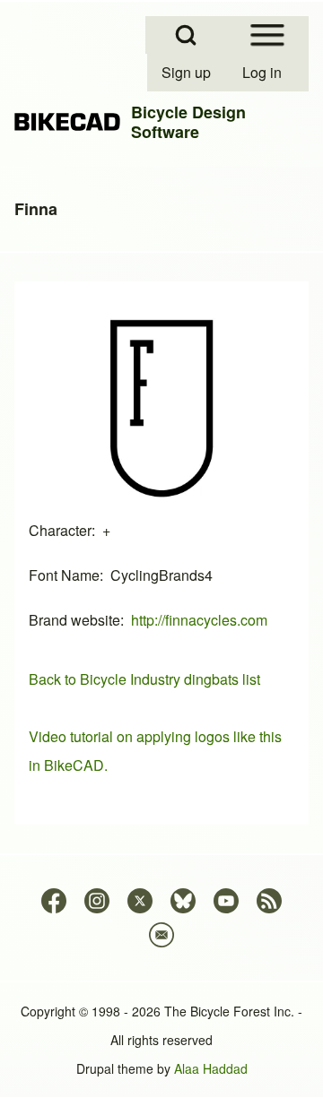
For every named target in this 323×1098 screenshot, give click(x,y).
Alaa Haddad (211, 1068)
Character (60, 530)
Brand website (74, 620)
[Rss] (269, 900)
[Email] (161, 934)
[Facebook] (54, 900)
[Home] (67, 122)
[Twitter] (140, 900)
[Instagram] (97, 900)
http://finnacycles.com (199, 620)
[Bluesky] (183, 900)
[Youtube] (226, 900)
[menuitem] (187, 72)
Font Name (64, 575)
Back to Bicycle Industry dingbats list (144, 679)
